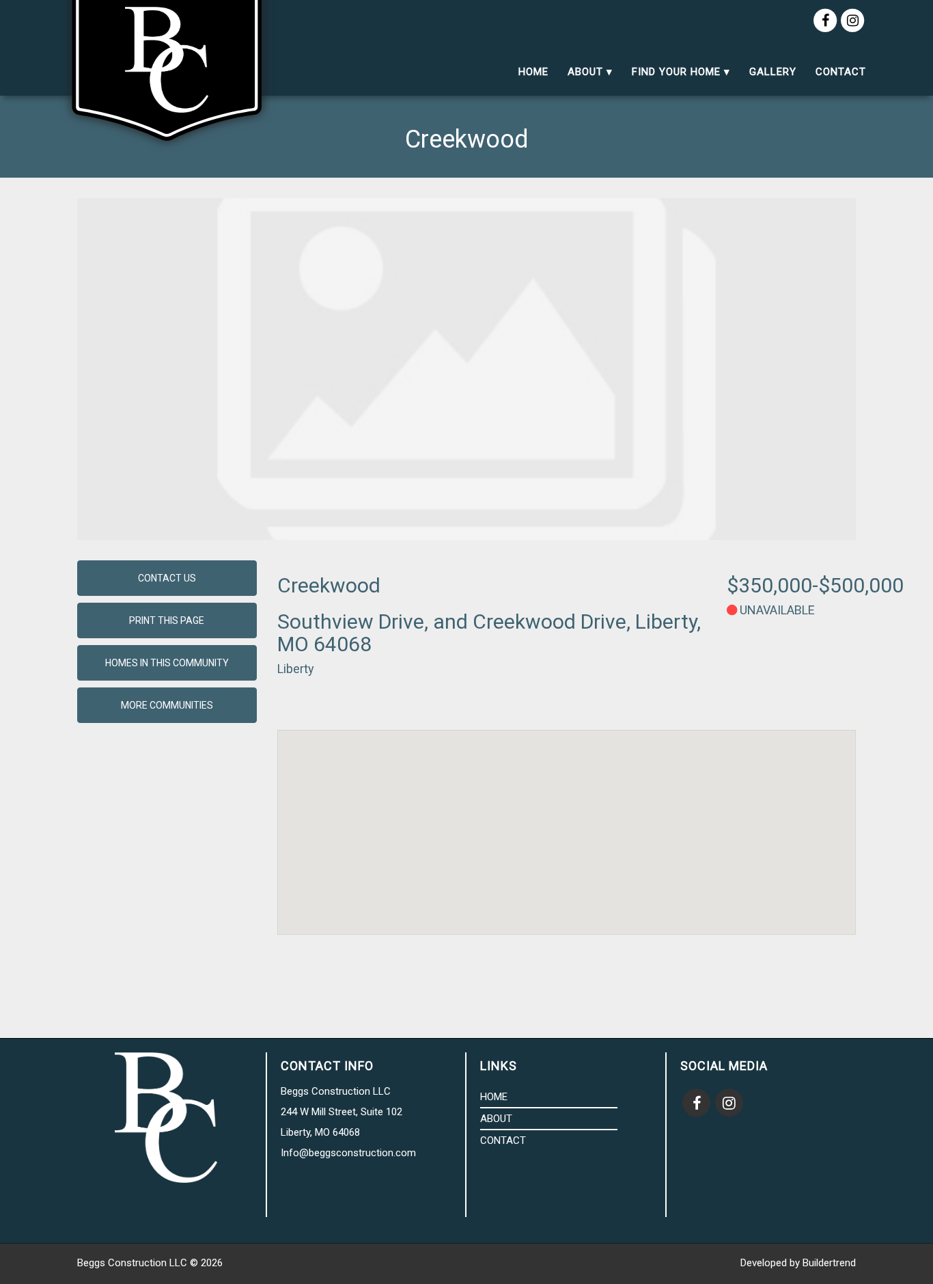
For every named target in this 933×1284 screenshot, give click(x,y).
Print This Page (166, 620)
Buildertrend (829, 1263)
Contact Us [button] (167, 578)
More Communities (167, 705)
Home (533, 72)
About (585, 72)
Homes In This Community (167, 662)
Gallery (772, 72)
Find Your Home (676, 72)
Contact (841, 72)
